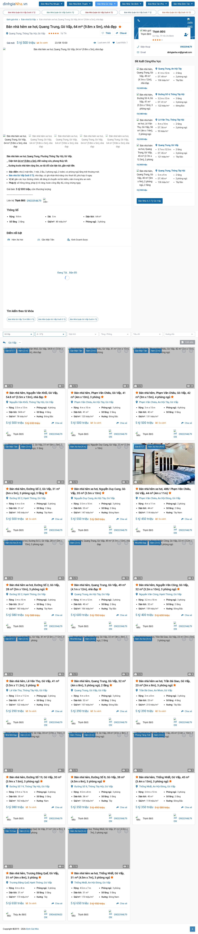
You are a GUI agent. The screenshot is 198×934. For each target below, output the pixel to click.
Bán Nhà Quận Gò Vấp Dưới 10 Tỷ (176, 12)
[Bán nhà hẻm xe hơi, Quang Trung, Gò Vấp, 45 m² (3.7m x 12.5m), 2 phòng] (145, 152)
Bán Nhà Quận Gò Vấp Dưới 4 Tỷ (99, 12)
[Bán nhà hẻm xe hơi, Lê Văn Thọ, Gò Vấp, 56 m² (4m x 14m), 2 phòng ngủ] (145, 127)
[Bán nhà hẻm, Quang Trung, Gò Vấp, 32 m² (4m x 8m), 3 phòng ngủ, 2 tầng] (99, 656)
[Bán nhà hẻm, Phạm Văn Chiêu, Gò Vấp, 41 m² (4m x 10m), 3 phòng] (99, 368)
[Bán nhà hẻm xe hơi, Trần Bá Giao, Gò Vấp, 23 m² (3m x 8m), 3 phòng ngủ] (164, 656)
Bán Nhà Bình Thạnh (78, 4)
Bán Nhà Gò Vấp (105, 4)
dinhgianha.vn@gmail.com (179, 52)
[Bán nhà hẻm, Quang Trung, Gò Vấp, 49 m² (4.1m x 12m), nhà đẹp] (145, 76)
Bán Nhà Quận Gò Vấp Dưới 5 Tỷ (21, 12)
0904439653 (55, 914)
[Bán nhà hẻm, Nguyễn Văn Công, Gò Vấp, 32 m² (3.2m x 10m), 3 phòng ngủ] (164, 560)
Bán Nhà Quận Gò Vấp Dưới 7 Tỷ (137, 12)
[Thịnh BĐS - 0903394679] (9, 434)
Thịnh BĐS (158, 31)
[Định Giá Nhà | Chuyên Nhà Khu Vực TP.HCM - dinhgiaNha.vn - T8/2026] (15, 4)
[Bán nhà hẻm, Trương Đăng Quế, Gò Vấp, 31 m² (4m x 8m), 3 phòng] (34, 848)
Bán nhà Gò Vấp (28, 19)
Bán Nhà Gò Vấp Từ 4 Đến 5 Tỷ (21, 319)
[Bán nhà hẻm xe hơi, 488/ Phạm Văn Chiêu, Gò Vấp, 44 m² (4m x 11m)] (164, 464)
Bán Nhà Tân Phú (156, 4)
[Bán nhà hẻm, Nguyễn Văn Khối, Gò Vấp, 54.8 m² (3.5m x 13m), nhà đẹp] (34, 368)
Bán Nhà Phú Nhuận (50, 4)
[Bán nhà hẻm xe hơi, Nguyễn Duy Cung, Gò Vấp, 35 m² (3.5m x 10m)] (99, 464)
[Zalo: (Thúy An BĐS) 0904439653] (45, 914)
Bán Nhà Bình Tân (182, 4)
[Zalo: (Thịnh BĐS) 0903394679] (45, 200)
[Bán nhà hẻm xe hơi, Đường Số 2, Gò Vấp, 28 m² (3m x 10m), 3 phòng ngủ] (34, 560)
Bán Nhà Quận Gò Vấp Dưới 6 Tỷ (60, 12)
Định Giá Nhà (32, 929)
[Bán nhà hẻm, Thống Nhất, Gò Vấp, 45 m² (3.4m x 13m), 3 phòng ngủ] (164, 752)
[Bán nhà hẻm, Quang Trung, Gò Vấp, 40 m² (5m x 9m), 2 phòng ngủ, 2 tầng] (145, 178)
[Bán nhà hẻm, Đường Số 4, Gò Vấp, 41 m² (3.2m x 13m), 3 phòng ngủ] (145, 101)
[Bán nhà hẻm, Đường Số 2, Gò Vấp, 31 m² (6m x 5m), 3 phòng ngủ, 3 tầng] (34, 464)
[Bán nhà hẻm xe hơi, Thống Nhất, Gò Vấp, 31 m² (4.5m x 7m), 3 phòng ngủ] (99, 848)
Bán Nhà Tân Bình (130, 4)
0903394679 (34, 200)
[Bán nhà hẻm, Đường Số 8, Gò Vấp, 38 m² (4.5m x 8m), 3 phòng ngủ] (99, 752)
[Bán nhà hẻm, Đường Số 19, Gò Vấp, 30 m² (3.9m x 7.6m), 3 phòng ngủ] (34, 752)
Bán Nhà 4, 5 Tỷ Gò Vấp (149, 201)
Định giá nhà (12, 19)
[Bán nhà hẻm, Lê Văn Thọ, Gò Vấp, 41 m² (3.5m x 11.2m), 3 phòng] (34, 656)
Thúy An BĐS (19, 914)
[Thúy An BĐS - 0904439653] (9, 915)
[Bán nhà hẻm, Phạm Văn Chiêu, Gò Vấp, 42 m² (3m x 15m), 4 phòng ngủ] (164, 368)
